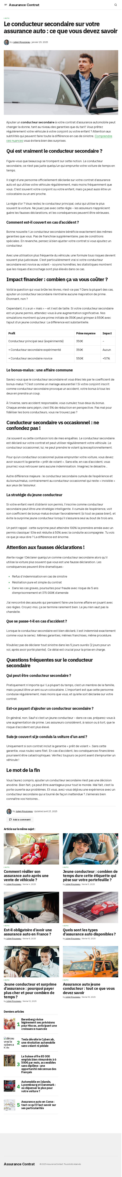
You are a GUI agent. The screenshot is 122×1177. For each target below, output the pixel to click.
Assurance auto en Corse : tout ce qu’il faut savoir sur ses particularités (38, 1105)
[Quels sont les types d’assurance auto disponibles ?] (90, 907)
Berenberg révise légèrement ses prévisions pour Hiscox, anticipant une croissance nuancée (39, 1024)
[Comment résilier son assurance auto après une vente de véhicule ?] (31, 849)
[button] (6, 5)
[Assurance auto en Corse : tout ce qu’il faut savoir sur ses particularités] (9, 1105)
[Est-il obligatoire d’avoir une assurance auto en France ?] (31, 907)
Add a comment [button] (22, 819)
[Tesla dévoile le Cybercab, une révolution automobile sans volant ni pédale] (9, 1042)
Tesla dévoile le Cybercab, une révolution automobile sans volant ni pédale (38, 1043)
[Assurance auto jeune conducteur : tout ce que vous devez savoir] (90, 961)
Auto (7, 18)
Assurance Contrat (24, 5)
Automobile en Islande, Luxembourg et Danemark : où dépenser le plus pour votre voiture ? (38, 1086)
